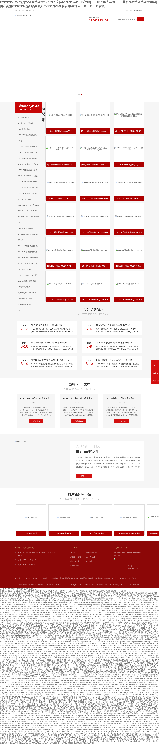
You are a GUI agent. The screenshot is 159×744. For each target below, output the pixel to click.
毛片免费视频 (110, 727)
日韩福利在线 (136, 628)
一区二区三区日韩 (37, 712)
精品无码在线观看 (67, 698)
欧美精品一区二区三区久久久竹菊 (43, 704)
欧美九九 (87, 630)
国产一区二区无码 (122, 692)
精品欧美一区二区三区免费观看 (147, 595)
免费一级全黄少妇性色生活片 (71, 710)
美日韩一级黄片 (91, 632)
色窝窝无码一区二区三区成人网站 (121, 696)
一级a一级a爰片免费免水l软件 (42, 599)
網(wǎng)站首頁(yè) (31, 29)
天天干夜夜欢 (117, 632)
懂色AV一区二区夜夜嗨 (53, 614)
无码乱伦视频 (129, 706)
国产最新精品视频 (27, 624)
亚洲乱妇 (18, 706)
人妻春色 (110, 628)
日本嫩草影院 (87, 622)
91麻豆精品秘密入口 (125, 719)
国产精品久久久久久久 (89, 731)
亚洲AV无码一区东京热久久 (126, 704)
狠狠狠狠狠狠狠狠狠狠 (22, 636)
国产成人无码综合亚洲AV (35, 614)
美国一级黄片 (58, 630)
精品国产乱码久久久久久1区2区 (95, 616)
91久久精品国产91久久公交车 (80, 723)
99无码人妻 (126, 605)
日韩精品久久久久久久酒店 (57, 665)
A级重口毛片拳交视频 (22, 651)
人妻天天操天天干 (117, 661)
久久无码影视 (105, 661)
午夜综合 (89, 599)
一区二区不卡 (39, 661)
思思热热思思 (145, 620)
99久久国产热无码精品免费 (51, 741)
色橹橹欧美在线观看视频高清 (20, 606)
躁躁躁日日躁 (112, 620)
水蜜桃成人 (78, 638)
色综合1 (39, 640)
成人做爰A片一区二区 (46, 675)
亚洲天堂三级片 (144, 717)
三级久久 (38, 741)
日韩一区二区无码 (97, 700)
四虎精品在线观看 (79, 733)
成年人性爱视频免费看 (49, 657)
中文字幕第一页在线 (107, 640)
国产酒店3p (49, 651)
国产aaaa (118, 702)
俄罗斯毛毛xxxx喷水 (43, 605)
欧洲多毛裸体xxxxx (104, 642)
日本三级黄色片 (111, 622)
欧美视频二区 (143, 682)
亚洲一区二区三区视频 (70, 624)
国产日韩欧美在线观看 (62, 743)
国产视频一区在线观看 (71, 716)
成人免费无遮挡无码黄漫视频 (107, 677)
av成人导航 (52, 632)
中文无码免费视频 (113, 675)
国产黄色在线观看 (42, 686)
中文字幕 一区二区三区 (77, 694)
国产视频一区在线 (8, 710)
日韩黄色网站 (55, 605)
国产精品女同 (96, 605)
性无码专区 (25, 655)
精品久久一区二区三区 (23, 649)
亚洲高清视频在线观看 (145, 593)
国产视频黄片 (148, 716)
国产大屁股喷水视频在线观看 (18, 708)
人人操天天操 (144, 599)
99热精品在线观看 (81, 626)
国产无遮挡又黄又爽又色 (12, 737)
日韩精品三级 (85, 653)
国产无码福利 (138, 679)
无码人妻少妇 (154, 647)
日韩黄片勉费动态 (125, 638)
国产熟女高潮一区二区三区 (76, 675)
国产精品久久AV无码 (23, 712)
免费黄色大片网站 (120, 610)
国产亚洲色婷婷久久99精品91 (79, 741)
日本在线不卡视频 (77, 655)
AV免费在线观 (134, 723)
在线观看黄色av (63, 603)
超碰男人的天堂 (115, 657)
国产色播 (154, 721)
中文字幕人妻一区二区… (130, 690)
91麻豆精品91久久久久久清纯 (116, 651)
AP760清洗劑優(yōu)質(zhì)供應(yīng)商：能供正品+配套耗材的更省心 (79, 398)
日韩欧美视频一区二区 (140, 694)
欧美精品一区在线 (55, 719)
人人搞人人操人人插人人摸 (27, 612)
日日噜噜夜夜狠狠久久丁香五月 (89, 671)
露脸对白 (37, 643)
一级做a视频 (81, 739)
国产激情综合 (114, 729)
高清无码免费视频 (122, 616)
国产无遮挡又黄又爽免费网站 (118, 659)
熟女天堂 (3, 614)
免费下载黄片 (15, 624)
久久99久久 (117, 628)
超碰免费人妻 (6, 661)
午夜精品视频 (60, 700)
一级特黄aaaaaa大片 (73, 700)
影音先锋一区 (135, 601)
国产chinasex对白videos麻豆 (120, 663)
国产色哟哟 (108, 593)
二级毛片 (75, 597)
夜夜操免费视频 (42, 612)
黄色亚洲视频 (8, 698)
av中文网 (10, 659)
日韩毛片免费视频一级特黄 (101, 643)
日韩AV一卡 (38, 698)
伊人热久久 (99, 614)
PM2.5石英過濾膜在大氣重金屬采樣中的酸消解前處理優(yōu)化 (51, 325)
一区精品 (3, 721)
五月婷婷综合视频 (145, 630)
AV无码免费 (11, 599)
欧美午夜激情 (125, 657)
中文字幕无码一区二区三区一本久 (117, 733)
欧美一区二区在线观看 (141, 647)
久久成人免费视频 (134, 741)
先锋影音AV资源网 (137, 649)
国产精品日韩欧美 (130, 708)
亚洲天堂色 (17, 655)
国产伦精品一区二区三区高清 (53, 667)
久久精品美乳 (20, 645)
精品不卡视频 (100, 651)
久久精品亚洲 (103, 688)
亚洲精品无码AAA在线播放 (77, 729)
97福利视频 (67, 642)
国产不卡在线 (104, 721)
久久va (77, 643)
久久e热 (47, 626)
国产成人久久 (62, 702)
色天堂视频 (19, 665)
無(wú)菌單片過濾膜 (63, 533)
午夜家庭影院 (115, 642)
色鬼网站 (53, 663)
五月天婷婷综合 (37, 700)
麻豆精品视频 (9, 717)
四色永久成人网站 (129, 612)
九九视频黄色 (19, 630)
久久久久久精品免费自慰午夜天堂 (127, 655)
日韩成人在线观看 (129, 603)
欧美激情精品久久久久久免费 (118, 688)
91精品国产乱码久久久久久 (30, 737)
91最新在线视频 (125, 665)
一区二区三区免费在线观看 (47, 677)
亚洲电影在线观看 (62, 606)
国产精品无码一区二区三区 (86, 651)
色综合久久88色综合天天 (89, 704)
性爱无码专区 (85, 700)
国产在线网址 (106, 680)
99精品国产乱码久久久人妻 (81, 610)
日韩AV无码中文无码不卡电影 (85, 719)
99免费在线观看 (16, 634)
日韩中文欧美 (32, 739)
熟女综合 (100, 710)
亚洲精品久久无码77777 (145, 610)
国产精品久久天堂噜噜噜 (8, 731)
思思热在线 (69, 636)
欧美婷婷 (146, 665)
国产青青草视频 (85, 682)
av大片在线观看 (137, 665)
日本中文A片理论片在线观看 (108, 638)
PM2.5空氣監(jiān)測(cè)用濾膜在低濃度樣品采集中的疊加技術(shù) (121, 398)
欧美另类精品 (64, 723)
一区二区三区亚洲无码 (105, 723)
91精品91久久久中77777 (23, 735)
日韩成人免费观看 (54, 684)
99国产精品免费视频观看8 (77, 663)
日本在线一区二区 (103, 663)
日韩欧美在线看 (149, 651)
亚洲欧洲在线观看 (44, 729)
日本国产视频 (116, 614)
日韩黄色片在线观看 (67, 643)
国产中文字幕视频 (110, 608)
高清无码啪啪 (104, 657)
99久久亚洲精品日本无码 (135, 651)
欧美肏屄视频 (4, 667)
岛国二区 (11, 630)
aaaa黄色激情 (100, 597)
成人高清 (87, 706)
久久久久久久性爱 (141, 706)
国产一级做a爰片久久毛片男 (147, 661)
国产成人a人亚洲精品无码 (59, 694)
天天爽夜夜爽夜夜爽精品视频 (147, 684)
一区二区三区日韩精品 (104, 667)
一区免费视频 (30, 645)
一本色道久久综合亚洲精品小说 (48, 708)
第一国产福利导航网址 (116, 708)
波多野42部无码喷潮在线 (56, 645)
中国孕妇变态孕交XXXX (30, 675)
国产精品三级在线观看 (124, 739)
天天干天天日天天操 (138, 605)
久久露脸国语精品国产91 (109, 698)
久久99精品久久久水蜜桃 (17, 638)
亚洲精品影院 (78, 630)
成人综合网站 (66, 647)
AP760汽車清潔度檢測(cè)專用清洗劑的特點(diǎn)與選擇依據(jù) (51, 360)
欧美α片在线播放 (139, 739)
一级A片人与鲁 (128, 643)
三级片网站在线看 (27, 677)
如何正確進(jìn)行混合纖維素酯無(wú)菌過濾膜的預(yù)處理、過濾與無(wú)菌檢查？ (116, 342)
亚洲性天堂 (30, 714)
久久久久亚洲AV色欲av (75, 616)
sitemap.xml (110, 585)
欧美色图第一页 (8, 657)
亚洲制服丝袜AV (72, 671)
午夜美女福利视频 (35, 657)
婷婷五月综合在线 (70, 595)
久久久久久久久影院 (18, 714)
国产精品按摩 (100, 626)
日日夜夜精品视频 (118, 593)
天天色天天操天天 (16, 667)
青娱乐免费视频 (149, 680)
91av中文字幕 (27, 634)
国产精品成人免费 (75, 606)
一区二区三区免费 (148, 643)
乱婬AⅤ (140, 716)
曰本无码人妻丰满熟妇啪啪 (100, 735)
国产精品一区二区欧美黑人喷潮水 (59, 655)
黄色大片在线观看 (42, 682)
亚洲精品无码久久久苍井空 (9, 593)
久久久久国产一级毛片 (39, 659)
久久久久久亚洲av (100, 665)
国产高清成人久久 (99, 622)
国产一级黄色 (14, 597)
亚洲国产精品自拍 (46, 593)
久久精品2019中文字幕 (47, 653)
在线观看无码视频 (66, 690)
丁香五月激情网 (27, 698)
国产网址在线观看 (75, 708)
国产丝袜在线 (38, 716)
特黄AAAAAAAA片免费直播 (66, 696)
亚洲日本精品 (47, 680)
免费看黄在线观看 (147, 601)
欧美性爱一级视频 (138, 597)
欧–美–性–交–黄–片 (74, 649)
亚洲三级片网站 (54, 690)
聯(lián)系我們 (139, 10)
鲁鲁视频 (5, 638)
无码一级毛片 (91, 667)
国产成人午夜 (83, 737)
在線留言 (118, 29)
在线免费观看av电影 (68, 626)
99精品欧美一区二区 (83, 721)
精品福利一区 (71, 665)
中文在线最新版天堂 (73, 712)
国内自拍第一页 (40, 638)
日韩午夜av (77, 735)
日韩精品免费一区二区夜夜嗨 (25, 692)
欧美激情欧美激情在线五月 (35, 694)
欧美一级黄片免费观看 (37, 601)
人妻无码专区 (30, 680)
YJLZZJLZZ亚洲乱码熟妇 (56, 612)
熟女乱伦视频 (135, 620)
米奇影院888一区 (145, 690)
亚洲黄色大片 (43, 690)
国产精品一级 (35, 603)
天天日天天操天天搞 (18, 682)
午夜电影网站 (78, 636)
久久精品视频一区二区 (39, 597)
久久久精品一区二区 (52, 727)
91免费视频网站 (23, 601)
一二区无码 (37, 647)
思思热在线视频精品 (84, 595)
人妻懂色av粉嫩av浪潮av (108, 739)
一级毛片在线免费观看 (27, 686)
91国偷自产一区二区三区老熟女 (23, 684)
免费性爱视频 (102, 595)
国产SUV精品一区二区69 (98, 741)
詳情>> (83, 476)
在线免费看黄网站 (132, 735)
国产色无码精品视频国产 (145, 624)
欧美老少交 (137, 643)
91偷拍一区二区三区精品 (66, 725)
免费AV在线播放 (32, 696)
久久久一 (60, 721)
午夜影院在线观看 (146, 618)
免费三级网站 (87, 606)
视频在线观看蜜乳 (31, 729)
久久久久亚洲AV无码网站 (137, 688)
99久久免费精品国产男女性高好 (111, 717)
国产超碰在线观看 (124, 649)
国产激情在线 (153, 700)
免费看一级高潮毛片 (96, 593)
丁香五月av (6, 640)
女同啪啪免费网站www (40, 634)
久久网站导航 (65, 684)
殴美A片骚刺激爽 (85, 669)
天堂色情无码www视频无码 (81, 661)
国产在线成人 (145, 721)
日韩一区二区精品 (107, 645)
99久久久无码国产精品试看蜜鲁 (40, 620)
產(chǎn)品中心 (84, 29)
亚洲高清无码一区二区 (46, 743)
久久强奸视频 (31, 605)
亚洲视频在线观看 (8, 595)
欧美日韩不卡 (66, 661)
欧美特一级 (53, 702)
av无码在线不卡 (107, 612)
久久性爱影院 (83, 597)
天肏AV (121, 706)
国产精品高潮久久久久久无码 (63, 680)
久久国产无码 (136, 729)
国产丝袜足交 (58, 716)
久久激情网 (144, 675)
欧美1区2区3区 (106, 714)
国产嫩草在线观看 (65, 610)
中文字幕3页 (128, 679)
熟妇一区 (93, 710)
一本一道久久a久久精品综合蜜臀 (65, 651)
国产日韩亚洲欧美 (130, 661)
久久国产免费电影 (137, 632)
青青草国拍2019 (111, 599)
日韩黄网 (53, 717)
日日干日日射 (74, 673)
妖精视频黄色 (102, 620)
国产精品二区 (107, 603)
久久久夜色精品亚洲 (67, 688)
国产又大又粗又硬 (26, 626)
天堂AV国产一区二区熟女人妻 (96, 675)
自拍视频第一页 (31, 616)
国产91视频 (63, 593)
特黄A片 (60, 677)
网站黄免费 (92, 618)
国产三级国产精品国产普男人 (69, 714)
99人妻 (152, 717)
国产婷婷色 (121, 710)
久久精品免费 (101, 628)
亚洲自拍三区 (14, 642)
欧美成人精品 (79, 692)
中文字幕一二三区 (18, 729)
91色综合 (46, 642)
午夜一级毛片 (41, 673)
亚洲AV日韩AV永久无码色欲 (90, 717)
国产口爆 (126, 725)
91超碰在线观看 (149, 649)
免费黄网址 (132, 659)
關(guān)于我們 (49, 29)
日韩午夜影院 (57, 647)
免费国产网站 (141, 659)
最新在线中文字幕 (49, 698)
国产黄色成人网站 (128, 614)
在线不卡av (86, 735)
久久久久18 (83, 714)
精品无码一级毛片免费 (113, 597)
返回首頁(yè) (130, 10)
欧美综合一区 (43, 702)
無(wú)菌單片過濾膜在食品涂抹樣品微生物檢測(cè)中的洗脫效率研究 (116, 325)
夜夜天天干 (41, 669)
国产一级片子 (29, 741)
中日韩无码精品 (75, 731)
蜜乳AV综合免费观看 (140, 636)
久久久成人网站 (91, 686)
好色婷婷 (114, 653)
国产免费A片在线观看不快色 (53, 595)
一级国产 (48, 661)
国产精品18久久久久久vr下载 (142, 727)
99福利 (47, 694)
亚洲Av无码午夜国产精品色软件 (144, 686)
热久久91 (24, 618)
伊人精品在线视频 (113, 665)
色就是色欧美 (43, 721)
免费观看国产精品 (22, 632)
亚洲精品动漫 (55, 688)
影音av (102, 727)
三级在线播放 (67, 704)
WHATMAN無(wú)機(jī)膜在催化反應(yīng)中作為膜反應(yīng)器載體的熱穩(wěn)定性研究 (36, 398)
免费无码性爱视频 (49, 606)
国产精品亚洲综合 (66, 599)
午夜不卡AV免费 (15, 675)
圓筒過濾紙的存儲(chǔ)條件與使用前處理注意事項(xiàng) (51, 342)
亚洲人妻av (113, 649)
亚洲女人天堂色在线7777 (22, 659)
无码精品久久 (123, 682)
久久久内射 (95, 694)
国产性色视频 (75, 743)
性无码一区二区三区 (129, 624)
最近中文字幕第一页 (88, 634)
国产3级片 (52, 686)
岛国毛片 (92, 597)
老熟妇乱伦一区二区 (90, 642)
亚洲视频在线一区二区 (123, 727)
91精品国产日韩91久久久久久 (125, 640)
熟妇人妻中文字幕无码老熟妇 (17, 739)
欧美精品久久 (148, 710)
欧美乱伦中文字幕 (118, 673)
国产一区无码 (72, 702)
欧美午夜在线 (113, 706)
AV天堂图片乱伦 (116, 643)
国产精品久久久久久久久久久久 (32, 723)
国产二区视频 (122, 599)
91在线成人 (151, 606)
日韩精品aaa (134, 618)
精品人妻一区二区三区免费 (129, 630)
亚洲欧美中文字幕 (133, 645)
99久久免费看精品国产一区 (139, 731)
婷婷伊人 (136, 696)
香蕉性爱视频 (56, 661)
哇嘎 (35, 677)
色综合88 (58, 653)
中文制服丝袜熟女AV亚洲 (71, 653)
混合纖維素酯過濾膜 (31, 533)
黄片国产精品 (103, 708)
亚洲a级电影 (60, 636)
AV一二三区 (6, 624)
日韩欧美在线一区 (25, 700)
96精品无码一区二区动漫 (84, 645)
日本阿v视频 (62, 659)
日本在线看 (109, 610)
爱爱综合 (88, 612)
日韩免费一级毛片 (91, 725)
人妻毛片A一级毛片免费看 (75, 612)
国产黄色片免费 (55, 628)
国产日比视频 (74, 669)
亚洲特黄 (10, 605)
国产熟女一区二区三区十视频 (128, 653)
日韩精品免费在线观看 (104, 737)
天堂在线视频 (71, 739)
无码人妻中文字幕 (126, 636)
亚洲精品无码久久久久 (24, 721)
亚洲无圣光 (17, 698)
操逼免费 (126, 702)
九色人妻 (95, 606)
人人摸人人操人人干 (29, 640)
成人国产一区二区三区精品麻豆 (26, 595)
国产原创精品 (145, 626)
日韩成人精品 (80, 696)
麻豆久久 (94, 630)
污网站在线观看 (67, 620)
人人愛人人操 (116, 680)
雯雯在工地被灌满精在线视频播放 (13, 733)
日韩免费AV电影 (125, 675)
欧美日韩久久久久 (94, 673)
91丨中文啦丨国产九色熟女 (41, 649)
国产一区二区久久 (15, 723)
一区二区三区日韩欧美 (71, 677)
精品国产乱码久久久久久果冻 (138, 608)
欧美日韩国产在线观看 (112, 636)
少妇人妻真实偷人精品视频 (50, 737)
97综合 (143, 719)
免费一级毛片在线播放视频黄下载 (74, 667)
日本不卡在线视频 (93, 727)
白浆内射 (65, 614)
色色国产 (80, 665)
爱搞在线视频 (134, 733)
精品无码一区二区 (79, 690)
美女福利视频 (19, 717)
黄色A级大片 (45, 628)
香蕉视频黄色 (113, 686)
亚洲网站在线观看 (129, 737)
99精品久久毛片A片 (85, 624)
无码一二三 (71, 659)
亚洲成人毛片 (55, 626)
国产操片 (112, 692)
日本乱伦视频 (16, 661)
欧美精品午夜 (127, 694)
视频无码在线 (99, 679)
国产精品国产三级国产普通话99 (138, 700)
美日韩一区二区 (77, 642)
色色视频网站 (11, 721)
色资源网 (105, 692)
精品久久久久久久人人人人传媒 (16, 696)
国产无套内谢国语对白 (109, 712)
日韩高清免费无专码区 (80, 618)
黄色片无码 (127, 632)
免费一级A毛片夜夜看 (20, 669)
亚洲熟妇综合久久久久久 (18, 653)
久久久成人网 (141, 708)
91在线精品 (23, 628)
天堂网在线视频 (15, 725)
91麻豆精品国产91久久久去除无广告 (43, 636)
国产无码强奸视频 (93, 739)
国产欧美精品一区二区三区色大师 (86, 688)
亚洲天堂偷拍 (135, 714)
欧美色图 (154, 677)
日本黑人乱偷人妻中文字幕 (50, 643)
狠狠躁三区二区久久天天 (107, 704)
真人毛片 (40, 671)
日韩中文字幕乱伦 (41, 684)
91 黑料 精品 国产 (142, 612)
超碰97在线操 (118, 737)
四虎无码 (74, 640)
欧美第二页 (153, 612)
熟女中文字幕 (27, 667)
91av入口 (121, 677)
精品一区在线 (29, 643)
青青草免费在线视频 (21, 657)
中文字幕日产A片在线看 (93, 692)
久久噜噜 (44, 710)
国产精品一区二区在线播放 (58, 692)
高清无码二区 (110, 702)
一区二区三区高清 (144, 634)
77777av (51, 706)
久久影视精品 (108, 679)
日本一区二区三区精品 (133, 673)
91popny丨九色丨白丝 (114, 624)
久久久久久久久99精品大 (95, 608)
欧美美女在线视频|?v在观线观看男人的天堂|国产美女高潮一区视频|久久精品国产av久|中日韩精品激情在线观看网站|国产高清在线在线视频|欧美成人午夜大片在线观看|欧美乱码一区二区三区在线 (65, 591)
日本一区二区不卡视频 (64, 686)
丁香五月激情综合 (133, 599)
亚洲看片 (92, 626)
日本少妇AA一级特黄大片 (134, 710)
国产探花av (124, 716)
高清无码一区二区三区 (121, 723)
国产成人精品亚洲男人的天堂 (112, 605)
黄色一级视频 (135, 657)
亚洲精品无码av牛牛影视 (126, 622)
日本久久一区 (78, 620)
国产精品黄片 (35, 731)
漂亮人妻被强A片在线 (21, 620)
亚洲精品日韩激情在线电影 (83, 698)
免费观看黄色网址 (42, 692)
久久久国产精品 (64, 731)
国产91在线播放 (69, 721)
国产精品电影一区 (124, 620)
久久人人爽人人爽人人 (107, 655)
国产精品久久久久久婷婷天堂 (70, 634)
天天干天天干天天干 (90, 620)
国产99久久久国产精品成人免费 (91, 603)
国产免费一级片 (54, 634)
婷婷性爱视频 (35, 688)
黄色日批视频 (95, 661)
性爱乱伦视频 (68, 630)
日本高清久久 (4, 675)
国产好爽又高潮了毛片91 (112, 690)
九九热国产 (31, 638)
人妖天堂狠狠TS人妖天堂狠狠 (69, 727)
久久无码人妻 (91, 663)
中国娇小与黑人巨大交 (10, 601)
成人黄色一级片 (25, 597)
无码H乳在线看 (7, 669)
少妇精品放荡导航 (87, 743)
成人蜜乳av (133, 716)
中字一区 (83, 608)
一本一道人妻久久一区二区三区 (54, 712)
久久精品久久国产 (150, 679)
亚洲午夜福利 (41, 616)
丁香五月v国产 (39, 624)
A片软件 (78, 614)
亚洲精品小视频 (30, 717)
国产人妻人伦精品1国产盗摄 (13, 673)
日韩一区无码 (52, 659)
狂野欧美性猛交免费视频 (94, 690)
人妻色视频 (54, 731)
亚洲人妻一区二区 (102, 634)
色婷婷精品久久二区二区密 (110, 647)
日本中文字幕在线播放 (50, 714)
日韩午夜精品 (30, 682)
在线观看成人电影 (65, 597)
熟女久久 (48, 733)
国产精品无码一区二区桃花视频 (72, 628)
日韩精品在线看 (147, 616)
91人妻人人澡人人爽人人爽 (9, 628)
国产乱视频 (83, 673)
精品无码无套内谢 (20, 605)
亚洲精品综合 (56, 620)
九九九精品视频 (152, 719)
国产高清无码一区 (86, 712)
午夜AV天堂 (115, 630)
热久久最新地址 (74, 603)
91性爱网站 (86, 710)
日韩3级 (88, 694)
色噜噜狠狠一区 (19, 719)
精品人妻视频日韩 (145, 735)
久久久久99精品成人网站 (62, 622)
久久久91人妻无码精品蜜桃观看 (80, 605)
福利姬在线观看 (118, 669)
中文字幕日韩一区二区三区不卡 (83, 647)
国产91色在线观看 (140, 606)
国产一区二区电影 (110, 700)
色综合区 (59, 704)
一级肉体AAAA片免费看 (8, 679)
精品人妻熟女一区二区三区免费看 (39, 618)
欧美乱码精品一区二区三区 (84, 679)
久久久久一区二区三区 (108, 601)
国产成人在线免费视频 (148, 714)
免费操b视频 (9, 636)
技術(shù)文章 (101, 29)
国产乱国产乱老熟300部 (88, 677)
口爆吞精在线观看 (94, 714)
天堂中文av (76, 717)
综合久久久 (154, 665)
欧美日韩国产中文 (56, 642)
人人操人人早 (112, 741)
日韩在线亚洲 (45, 688)
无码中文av (136, 719)
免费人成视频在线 (30, 673)
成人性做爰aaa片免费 (11, 700)
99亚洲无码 (65, 605)
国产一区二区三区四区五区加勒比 (97, 696)
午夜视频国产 (4, 597)
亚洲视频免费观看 (99, 599)
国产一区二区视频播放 (77, 632)
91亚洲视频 (97, 712)
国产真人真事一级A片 (64, 717)
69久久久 (46, 640)
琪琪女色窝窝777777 (83, 659)
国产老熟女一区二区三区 (113, 725)
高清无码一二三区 (37, 606)
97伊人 (35, 721)
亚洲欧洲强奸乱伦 (79, 599)
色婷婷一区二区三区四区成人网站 (145, 712)
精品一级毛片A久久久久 (99, 659)
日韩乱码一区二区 (88, 614)
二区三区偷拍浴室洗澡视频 (38, 632)
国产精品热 (40, 725)
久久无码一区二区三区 (113, 626)
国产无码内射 (133, 682)
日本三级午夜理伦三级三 (41, 663)
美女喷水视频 (129, 677)
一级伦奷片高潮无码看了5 (121, 667)
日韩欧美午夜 (114, 721)
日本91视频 (108, 614)
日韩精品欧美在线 (8, 665)
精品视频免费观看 (36, 642)
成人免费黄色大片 (34, 710)
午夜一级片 (64, 741)
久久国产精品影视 (77, 684)
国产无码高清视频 (110, 710)
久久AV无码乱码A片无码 (8, 702)
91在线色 (97, 645)
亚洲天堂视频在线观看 (109, 671)
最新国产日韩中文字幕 (71, 608)
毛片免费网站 (118, 679)
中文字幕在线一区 (60, 671)
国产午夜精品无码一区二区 (128, 634)
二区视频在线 (70, 645)
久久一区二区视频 (147, 657)
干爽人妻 (96, 624)
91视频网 (113, 735)
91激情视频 (146, 628)
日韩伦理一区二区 (24, 731)
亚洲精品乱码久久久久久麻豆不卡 (27, 608)
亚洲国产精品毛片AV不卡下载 (29, 593)
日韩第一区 (55, 733)
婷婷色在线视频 (5, 714)
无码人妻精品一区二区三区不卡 (28, 702)
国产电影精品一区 (54, 710)
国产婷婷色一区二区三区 (139, 667)
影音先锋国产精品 (114, 716)
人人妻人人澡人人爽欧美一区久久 (25, 671)
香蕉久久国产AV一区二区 (38, 655)
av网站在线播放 (32, 653)
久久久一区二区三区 (46, 622)
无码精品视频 (89, 680)
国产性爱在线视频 (51, 725)
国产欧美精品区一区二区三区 (96, 733)
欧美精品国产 (122, 741)
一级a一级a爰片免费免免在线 (61, 618)
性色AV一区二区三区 (104, 618)
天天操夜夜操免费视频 (125, 712)
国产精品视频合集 (104, 630)
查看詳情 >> (36, 421)
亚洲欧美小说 (24, 642)
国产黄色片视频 (131, 698)
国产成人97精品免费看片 (10, 743)
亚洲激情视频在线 (135, 616)
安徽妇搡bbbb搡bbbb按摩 (121, 714)
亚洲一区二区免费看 (29, 610)
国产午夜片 (97, 698)
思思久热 (109, 606)
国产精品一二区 (52, 597)
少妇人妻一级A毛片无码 (49, 603)
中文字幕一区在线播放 (142, 677)
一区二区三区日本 (68, 719)
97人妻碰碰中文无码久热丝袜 (130, 721)
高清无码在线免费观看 (90, 638)
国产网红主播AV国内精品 (15, 741)
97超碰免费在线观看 (68, 679)
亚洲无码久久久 (113, 595)
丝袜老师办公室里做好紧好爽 (57, 616)
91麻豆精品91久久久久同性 (130, 626)
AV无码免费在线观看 (93, 601)
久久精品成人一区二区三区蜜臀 (47, 610)
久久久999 (139, 603)
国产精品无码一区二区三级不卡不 (51, 608)
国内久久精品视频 (127, 642)
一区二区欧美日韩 (120, 645)
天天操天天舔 (49, 624)
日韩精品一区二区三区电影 (34, 630)
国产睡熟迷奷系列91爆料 (149, 673)
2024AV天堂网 (47, 647)
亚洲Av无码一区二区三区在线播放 (124, 684)
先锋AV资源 (80, 706)
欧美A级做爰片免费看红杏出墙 (145, 614)
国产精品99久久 (54, 682)
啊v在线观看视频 (49, 700)
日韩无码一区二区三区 (130, 717)
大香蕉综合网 (8, 620)
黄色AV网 (39, 680)
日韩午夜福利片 (122, 608)
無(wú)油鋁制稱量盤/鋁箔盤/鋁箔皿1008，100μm (129, 533)
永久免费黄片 (64, 708)
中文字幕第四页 (16, 640)
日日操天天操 (19, 643)
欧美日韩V (69, 735)
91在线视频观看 (38, 626)
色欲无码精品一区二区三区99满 (111, 694)
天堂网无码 (10, 735)
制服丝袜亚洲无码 (41, 645)
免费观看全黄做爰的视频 (127, 595)
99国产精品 (52, 721)
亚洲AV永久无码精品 (145, 698)
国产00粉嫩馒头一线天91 (148, 725)
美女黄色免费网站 (13, 626)
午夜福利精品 (126, 628)
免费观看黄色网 (101, 716)
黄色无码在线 (62, 657)
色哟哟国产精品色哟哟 (90, 708)
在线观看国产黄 (79, 680)
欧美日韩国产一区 (21, 710)
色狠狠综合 (92, 737)
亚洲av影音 (135, 675)
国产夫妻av (6, 634)
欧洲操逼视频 (9, 706)
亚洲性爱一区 (48, 630)
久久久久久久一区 (63, 632)
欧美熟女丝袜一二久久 (91, 655)
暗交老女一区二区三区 (51, 723)
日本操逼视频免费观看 (149, 729)
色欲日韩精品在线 (126, 647)
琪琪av (57, 698)
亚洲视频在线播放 (141, 622)
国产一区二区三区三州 (39, 665)
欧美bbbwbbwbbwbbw (141, 642)
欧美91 (10, 616)
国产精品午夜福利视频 (58, 649)
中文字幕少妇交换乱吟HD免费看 (28, 622)
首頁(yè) (72, 552)
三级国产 (28, 599)
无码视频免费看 (85, 643)
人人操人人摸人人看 (123, 601)
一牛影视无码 (134, 725)
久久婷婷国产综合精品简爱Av (127, 671)
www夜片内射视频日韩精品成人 (98, 729)
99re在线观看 (10, 645)
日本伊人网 (27, 665)
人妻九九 (135, 638)
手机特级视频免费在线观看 (55, 601)
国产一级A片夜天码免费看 (11, 618)
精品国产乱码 (117, 612)
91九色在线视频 (24, 688)
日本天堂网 (154, 626)
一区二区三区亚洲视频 (23, 704)
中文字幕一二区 (10, 622)
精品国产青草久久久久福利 (70, 682)
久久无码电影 (95, 721)
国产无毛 (25, 706)
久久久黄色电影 (102, 686)
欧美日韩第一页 (16, 610)
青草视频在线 (69, 638)
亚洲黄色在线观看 (82, 593)
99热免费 (103, 624)
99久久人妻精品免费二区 (55, 638)
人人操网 (98, 680)
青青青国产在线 (7, 671)
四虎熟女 (30, 716)
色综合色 (56, 599)
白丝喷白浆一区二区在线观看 (17, 614)
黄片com (29, 663)
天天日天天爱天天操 (98, 610)
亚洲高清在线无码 (146, 723)
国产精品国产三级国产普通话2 (141, 663)
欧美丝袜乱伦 (39, 733)
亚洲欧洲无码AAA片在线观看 (123, 606)
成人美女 (40, 595)
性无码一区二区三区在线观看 (100, 653)
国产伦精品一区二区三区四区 (15, 694)
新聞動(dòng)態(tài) (66, 29)
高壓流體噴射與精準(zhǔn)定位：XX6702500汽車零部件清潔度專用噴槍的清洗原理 (116, 360)
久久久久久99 (96, 612)
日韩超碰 (71, 692)
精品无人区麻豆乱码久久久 (29, 743)
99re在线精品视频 (90, 684)
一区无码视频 (128, 686)
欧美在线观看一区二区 (104, 684)
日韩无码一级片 (106, 673)
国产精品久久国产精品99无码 (140, 702)
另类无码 (102, 606)
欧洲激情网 (81, 702)
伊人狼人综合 (126, 597)
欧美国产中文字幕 (135, 692)
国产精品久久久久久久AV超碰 (60, 640)
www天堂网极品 (19, 616)
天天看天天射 (79, 725)
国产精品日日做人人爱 (7, 649)
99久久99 (72, 614)
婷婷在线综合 (48, 671)
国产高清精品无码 (53, 673)
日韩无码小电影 (62, 663)
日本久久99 (72, 593)
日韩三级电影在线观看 (104, 632)
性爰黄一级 (76, 704)
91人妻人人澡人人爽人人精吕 (102, 669)
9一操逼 (55, 593)
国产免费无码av (42, 739)
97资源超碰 (30, 733)
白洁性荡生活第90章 (28, 725)
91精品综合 (20, 599)
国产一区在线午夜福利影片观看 (54, 735)
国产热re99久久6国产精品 (120, 618)
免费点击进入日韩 (131, 593)
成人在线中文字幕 (88, 649)
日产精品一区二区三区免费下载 (132, 680)
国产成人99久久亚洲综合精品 (108, 731)
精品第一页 (38, 714)
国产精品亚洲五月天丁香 (59, 729)
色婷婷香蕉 (33, 708)
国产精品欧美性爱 (146, 645)
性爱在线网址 (95, 682)
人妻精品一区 (37, 667)
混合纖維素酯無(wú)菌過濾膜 (96, 533)
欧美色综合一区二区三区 (12, 677)
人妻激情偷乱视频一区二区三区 (106, 719)
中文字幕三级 (64, 673)
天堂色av (97, 647)
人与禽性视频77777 (25, 647)
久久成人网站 (88, 665)
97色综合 (11, 692)
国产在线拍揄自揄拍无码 (47, 696)
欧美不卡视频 (113, 634)
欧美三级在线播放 (66, 733)
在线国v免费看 (5, 686)
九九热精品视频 (19, 663)
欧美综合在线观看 (24, 603)
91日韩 (120, 686)
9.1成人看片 (142, 653)
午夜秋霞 (94, 723)
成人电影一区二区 (90, 628)
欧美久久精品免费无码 (143, 640)
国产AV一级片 (117, 603)
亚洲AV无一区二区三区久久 (95, 702)
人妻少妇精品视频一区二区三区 (88, 640)
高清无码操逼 (131, 610)
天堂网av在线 (73, 737)
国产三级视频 (45, 731)
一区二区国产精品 (60, 675)
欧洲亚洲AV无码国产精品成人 (27, 679)
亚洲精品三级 (111, 616)
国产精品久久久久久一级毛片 (75, 601)
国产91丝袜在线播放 (143, 737)
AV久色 (94, 595)
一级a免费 (58, 624)
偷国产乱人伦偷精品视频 (15, 690)
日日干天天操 (121, 700)
